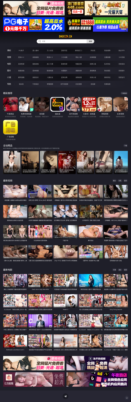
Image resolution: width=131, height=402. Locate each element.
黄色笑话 (107, 77)
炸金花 (93, 50)
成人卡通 (50, 64)
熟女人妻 (79, 57)
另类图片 (122, 71)
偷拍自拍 (36, 64)
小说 (9, 77)
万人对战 (50, 50)
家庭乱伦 (36, 77)
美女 (114, 181)
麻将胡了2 (78, 50)
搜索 (90, 41)
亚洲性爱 (21, 64)
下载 (125, 145)
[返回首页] (126, 397)
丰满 (114, 270)
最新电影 (7, 269)
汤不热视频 (64, 84)
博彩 (9, 50)
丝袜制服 (93, 57)
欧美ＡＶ (50, 57)
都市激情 (21, 77)
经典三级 (93, 64)
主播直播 (107, 57)
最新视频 (7, 180)
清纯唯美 (93, 71)
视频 (9, 57)
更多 (125, 181)
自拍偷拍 (36, 57)
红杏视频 (79, 84)
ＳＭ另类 (122, 57)
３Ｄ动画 (64, 57)
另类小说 (93, 77)
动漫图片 (64, 71)
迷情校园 (79, 77)
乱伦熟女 (107, 64)
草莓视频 (50, 84)
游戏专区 (64, 50)
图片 (9, 70)
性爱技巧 (122, 77)
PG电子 (21, 50)
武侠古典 (64, 77)
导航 (9, 84)
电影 (9, 64)
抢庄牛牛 (122, 50)
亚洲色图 (36, 71)
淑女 (120, 270)
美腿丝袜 (79, 71)
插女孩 (21, 84)
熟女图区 (107, 71)
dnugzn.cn (65, 36)
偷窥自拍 (21, 71)
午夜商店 (36, 84)
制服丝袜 (79, 64)
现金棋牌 (107, 50)
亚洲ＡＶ (21, 57)
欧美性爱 (64, 64)
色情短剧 (107, 84)
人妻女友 (50, 77)
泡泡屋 (93, 84)
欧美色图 (50, 71)
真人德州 (36, 50)
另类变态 (122, 64)
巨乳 (120, 181)
